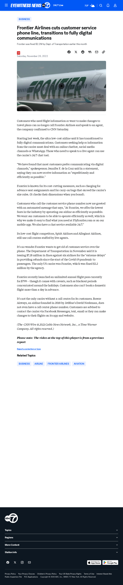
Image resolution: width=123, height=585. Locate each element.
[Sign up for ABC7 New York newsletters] (29, 563)
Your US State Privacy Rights (70, 574)
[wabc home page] (11, 518)
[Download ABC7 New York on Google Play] (110, 562)
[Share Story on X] (75, 52)
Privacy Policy (10, 574)
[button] (6, 5)
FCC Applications (31, 577)
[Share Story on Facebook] (69, 52)
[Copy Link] (103, 52)
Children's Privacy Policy (47, 574)
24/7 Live (58, 5)
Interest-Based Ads (104, 574)
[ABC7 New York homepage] (30, 5)
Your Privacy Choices (26, 574)
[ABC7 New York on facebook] (8, 563)
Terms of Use (89, 574)
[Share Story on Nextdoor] (89, 52)
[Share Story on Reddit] (82, 52)
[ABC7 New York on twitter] (15, 563)
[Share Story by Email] (96, 52)
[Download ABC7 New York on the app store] (94, 562)
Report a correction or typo (29, 349)
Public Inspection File (13, 577)
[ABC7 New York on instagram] (22, 563)
